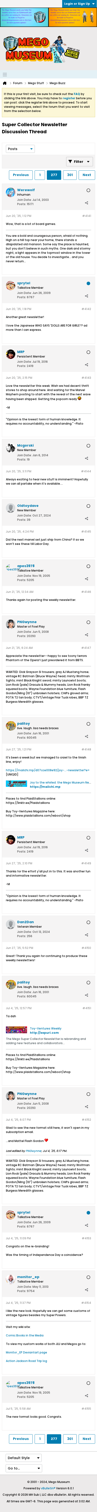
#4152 (86, 1120)
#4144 (86, 471)
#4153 (86, 1238)
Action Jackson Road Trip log (26, 1361)
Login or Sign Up (77, 4)
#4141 (86, 216)
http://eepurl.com (44, 1033)
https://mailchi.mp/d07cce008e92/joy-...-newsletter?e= (47, 770)
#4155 (86, 1409)
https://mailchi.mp (45, 787)
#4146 (86, 592)
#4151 (86, 1008)
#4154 (86, 1303)
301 (70, 174)
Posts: (21, 204)
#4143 (86, 378)
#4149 (86, 863)
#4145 (86, 532)
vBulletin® (48, 1488)
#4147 (86, 648)
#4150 (86, 948)
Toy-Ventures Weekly (45, 1028)
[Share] (86, 203)
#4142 (86, 309)
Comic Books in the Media (25, 1335)
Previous (21, 174)
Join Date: (24, 200)
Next (87, 174)
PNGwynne (33, 1151)
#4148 (86, 749)
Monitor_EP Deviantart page (26, 1352)
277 (54, 174)
